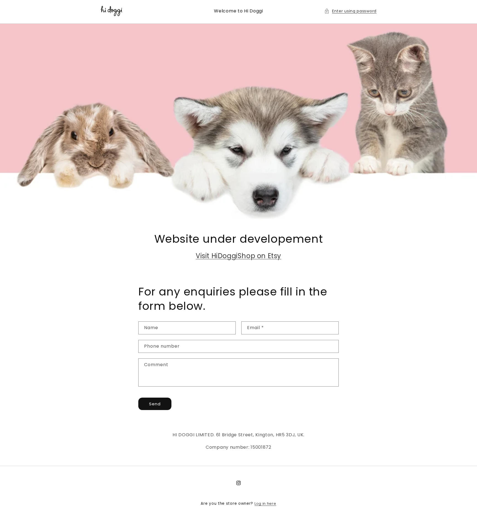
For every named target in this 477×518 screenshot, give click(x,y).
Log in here (265, 503)
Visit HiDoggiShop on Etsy (238, 255)
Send (155, 404)
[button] (350, 11)
